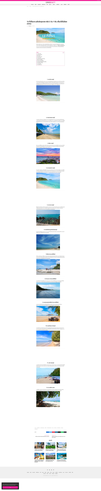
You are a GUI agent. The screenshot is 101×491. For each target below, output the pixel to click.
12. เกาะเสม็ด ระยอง (39, 64)
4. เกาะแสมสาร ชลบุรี (39, 56)
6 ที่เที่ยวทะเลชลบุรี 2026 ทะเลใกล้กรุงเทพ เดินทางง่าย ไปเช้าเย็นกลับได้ (61, 450)
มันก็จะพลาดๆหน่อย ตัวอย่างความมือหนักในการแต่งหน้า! (42, 436)
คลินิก (35, 4)
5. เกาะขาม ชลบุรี (39, 57)
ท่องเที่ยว (58, 4)
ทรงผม (43, 472)
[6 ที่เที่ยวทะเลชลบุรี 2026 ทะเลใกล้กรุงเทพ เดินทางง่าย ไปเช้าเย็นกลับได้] (61, 445)
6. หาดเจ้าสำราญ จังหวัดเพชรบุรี (41, 58)
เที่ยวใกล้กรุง (58, 427)
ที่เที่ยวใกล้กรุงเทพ (49, 427)
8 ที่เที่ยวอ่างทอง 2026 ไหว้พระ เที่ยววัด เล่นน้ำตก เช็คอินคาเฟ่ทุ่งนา (50, 450)
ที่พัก (72, 472)
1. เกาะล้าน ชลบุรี (39, 53)
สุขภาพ (50, 4)
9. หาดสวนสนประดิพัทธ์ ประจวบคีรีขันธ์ (41, 61)
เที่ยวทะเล (55, 427)
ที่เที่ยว (45, 427)
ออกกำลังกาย (60, 472)
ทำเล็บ (51, 472)
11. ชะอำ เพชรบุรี (39, 63)
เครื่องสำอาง (43, 4)
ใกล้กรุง (62, 427)
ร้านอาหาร (66, 472)
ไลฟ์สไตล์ (65, 4)
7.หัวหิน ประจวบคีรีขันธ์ (39, 59)
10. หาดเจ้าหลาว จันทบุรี (40, 62)
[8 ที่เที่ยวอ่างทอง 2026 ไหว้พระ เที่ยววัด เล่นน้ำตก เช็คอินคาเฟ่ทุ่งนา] (50, 445)
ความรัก (50, 473)
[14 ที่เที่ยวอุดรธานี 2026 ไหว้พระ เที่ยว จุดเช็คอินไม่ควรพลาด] (50, 456)
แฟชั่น (54, 4)
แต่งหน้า (48, 472)
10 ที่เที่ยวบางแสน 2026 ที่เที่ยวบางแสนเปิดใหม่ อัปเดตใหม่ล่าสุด (39, 450)
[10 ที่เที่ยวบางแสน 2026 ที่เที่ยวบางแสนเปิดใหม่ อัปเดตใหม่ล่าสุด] (39, 445)
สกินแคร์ (32, 4)
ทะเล (35, 427)
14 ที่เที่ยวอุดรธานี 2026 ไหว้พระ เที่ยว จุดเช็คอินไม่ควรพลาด (50, 461)
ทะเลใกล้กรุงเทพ (42, 427)
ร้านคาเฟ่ (44, 473)
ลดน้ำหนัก (56, 472)
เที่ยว (52, 427)
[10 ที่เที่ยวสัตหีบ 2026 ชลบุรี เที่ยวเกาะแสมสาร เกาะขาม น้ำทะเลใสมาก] (61, 456)
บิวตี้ (47, 4)
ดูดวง (61, 4)
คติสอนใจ (53, 473)
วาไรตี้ (68, 4)
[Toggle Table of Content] (63, 52)
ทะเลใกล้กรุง (38, 427)
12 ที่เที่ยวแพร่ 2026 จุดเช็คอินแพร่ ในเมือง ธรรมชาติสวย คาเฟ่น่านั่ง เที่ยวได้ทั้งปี (39, 461)
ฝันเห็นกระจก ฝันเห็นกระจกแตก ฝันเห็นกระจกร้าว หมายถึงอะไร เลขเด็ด (58, 437)
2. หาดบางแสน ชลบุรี (39, 54)
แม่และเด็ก (39, 4)
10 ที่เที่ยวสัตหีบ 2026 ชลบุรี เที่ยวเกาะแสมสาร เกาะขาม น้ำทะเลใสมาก (61, 461)
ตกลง (10, 487)
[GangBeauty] (50, 2)
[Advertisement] (50, 13)
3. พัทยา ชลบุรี (38, 55)
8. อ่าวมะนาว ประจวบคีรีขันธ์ (40, 60)
